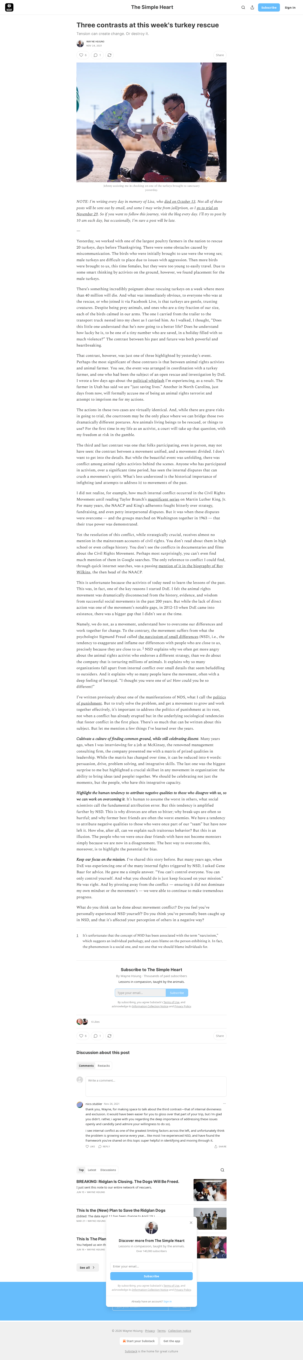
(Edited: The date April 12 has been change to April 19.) (115, 1216)
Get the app (171, 1341)
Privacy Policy (182, 1290)
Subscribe (269, 7)
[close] (191, 1222)
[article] (151, 1190)
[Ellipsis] (224, 1103)
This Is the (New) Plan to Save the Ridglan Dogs (121, 1210)
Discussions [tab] (108, 1170)
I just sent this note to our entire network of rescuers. (114, 1187)
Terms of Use (171, 1285)
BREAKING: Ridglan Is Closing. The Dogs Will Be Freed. (127, 1181)
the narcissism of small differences (168, 637)
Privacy (150, 1331)
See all (85, 1267)
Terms (161, 1331)
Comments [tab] (86, 1066)
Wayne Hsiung (95, 41)
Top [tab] (81, 1170)
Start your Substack (141, 1341)
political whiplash (148, 381)
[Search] (243, 7)
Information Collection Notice (150, 1290)
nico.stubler (94, 1104)
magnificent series (163, 499)
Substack (131, 1351)
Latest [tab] (92, 1170)
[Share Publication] (252, 7)
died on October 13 (179, 202)
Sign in (290, 7)
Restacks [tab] (104, 1066)
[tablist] (94, 1066)
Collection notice (179, 1331)
